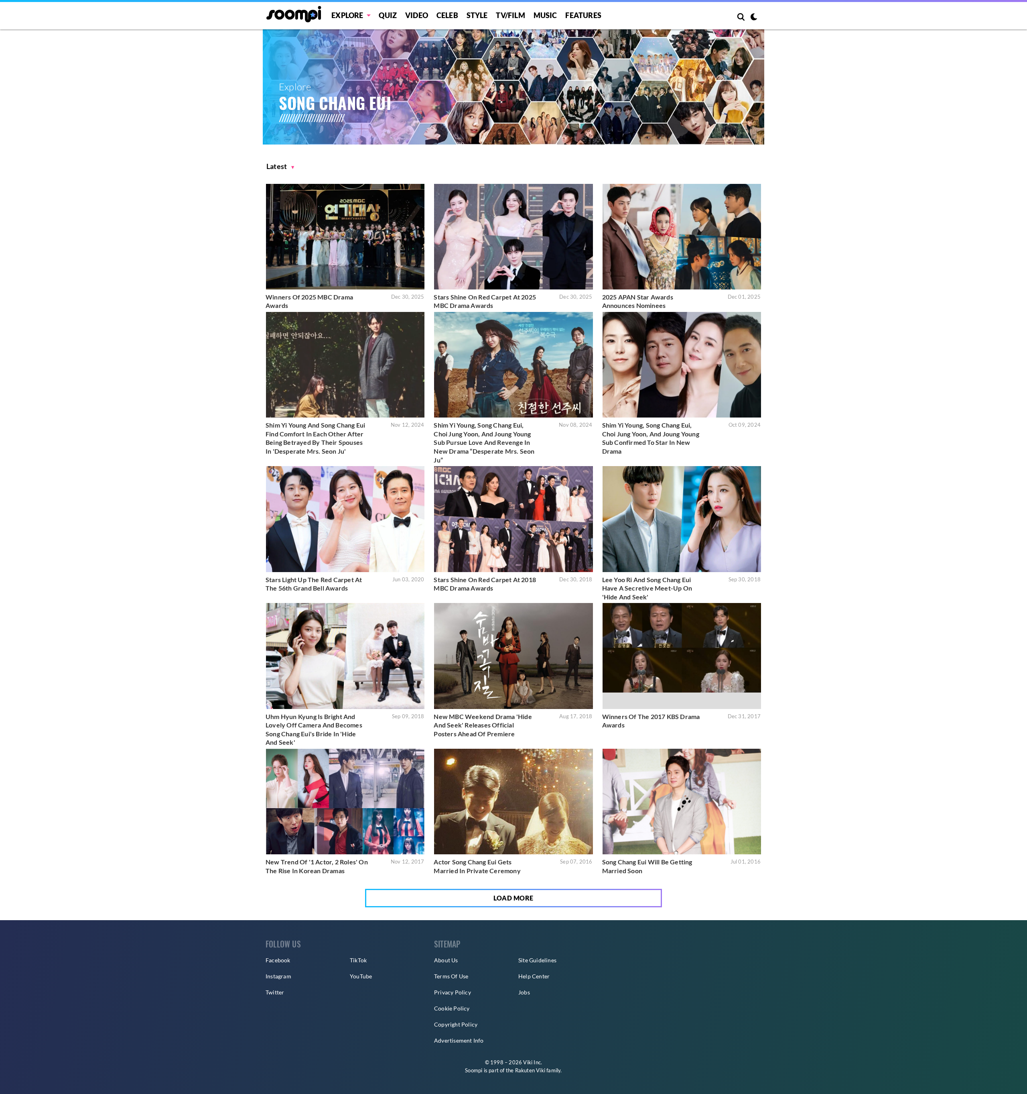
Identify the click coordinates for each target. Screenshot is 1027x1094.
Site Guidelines (537, 960)
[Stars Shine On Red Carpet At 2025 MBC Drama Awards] (513, 236)
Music (545, 15)
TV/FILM (510, 15)
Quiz (388, 15)
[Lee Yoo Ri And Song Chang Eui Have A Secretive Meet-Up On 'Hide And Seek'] (682, 519)
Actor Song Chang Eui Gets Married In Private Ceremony (477, 866)
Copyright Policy (455, 1024)
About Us (446, 960)
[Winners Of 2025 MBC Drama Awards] (345, 236)
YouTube (361, 976)
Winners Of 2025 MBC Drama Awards (309, 301)
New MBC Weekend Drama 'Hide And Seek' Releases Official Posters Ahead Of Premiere (483, 725)
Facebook (278, 960)
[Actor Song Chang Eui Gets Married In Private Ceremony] (513, 801)
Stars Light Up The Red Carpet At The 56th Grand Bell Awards (314, 584)
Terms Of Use (451, 976)
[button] (280, 166)
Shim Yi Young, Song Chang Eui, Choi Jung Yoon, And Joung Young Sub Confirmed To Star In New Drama (650, 438)
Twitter (275, 992)
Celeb (447, 15)
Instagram (278, 976)
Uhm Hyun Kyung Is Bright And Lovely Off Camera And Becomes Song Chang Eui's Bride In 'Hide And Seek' (314, 729)
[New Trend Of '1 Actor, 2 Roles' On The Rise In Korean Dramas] (345, 801)
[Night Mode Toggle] (754, 18)
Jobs (524, 992)
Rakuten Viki (530, 1070)
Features (583, 15)
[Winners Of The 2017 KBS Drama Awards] (682, 656)
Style (477, 15)
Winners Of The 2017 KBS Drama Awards (651, 721)
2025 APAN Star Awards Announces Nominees (637, 301)
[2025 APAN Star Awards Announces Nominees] (682, 236)
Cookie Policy (452, 1008)
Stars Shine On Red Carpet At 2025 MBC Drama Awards (485, 301)
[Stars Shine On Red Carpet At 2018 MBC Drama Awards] (513, 519)
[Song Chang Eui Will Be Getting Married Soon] (682, 801)
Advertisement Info (459, 1040)
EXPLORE (347, 15)
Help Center (534, 976)
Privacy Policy (452, 992)
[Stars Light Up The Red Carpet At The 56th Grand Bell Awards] (345, 519)
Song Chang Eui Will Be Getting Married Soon (647, 866)
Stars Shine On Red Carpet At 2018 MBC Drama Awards (485, 584)
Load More (513, 898)
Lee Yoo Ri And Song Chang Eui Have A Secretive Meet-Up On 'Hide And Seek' (647, 588)
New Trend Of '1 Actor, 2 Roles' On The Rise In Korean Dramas (317, 866)
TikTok (358, 960)
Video (416, 15)
